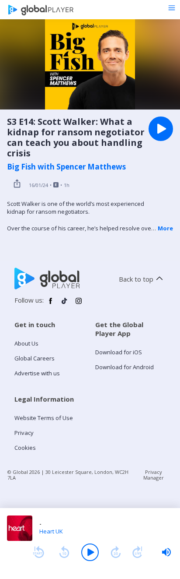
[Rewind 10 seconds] (64, 552)
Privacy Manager (153, 474)
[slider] (166, 552)
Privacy (24, 433)
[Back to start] (38, 552)
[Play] (90, 552)
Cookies (25, 448)
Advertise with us (37, 373)
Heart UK (51, 531)
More (165, 228)
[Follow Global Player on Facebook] (51, 304)
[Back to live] (137, 552)
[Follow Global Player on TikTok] (65, 304)
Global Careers (34, 358)
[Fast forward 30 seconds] (116, 552)
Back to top (136, 279)
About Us (26, 343)
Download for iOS (118, 352)
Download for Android (124, 367)
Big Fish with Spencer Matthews (66, 167)
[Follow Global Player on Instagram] (79, 304)
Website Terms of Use (43, 418)
